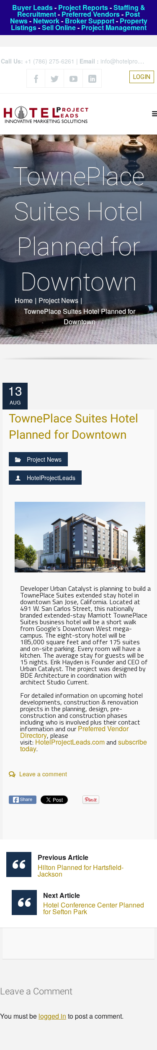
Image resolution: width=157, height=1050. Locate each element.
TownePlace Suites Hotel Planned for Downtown (73, 427)
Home (24, 300)
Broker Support (89, 20)
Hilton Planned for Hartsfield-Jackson (81, 865)
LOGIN (141, 77)
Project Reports (83, 7)
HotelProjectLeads (51, 477)
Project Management (114, 27)
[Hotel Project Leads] (46, 114)
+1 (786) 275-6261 (50, 61)
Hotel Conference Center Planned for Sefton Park (93, 903)
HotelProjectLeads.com (70, 742)
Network (46, 20)
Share (25, 799)
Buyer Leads (32, 7)
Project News (58, 300)
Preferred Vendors (91, 14)
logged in (52, 1016)
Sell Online (59, 27)
